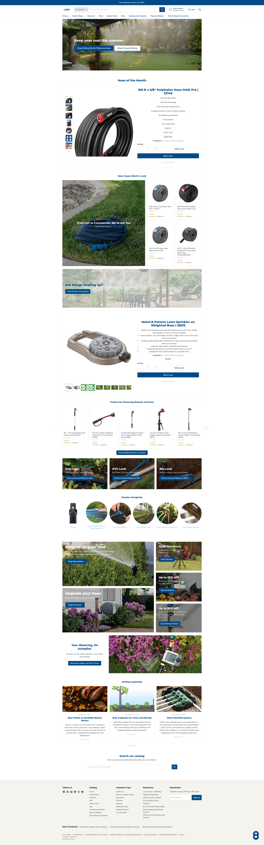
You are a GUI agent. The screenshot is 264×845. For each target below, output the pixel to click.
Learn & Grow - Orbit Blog (152, 792)
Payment (119, 801)
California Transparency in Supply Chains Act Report (125, 835)
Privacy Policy (66, 835)
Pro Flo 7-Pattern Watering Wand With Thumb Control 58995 (102, 435)
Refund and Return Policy (125, 795)
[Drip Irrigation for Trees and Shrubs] (132, 699)
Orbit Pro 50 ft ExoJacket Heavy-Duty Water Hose (186, 207)
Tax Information (121, 813)
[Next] (205, 427)
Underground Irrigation (138, 16)
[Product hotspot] (167, 648)
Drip (123, 16)
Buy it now (168, 156)
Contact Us (120, 792)
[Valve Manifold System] (179, 699)
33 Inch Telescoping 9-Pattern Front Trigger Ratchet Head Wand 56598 (132, 435)
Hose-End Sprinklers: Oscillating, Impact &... (125, 827)
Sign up (196, 797)
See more (131, 745)
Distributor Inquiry (122, 807)
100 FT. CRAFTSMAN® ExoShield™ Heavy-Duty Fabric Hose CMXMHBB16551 (186, 251)
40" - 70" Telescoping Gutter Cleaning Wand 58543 (74, 434)
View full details (168, 162)
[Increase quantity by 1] (155, 149)
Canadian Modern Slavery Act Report (96, 835)
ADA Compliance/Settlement (168, 835)
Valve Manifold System (179, 718)
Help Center (120, 798)
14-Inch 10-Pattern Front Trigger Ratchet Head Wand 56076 (160, 435)
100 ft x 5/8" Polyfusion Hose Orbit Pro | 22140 (168, 91)
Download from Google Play (114, 53)
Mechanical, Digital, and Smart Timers (84, 663)
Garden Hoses (77, 16)
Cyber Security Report (150, 835)
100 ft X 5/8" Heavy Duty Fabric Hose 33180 (158, 249)
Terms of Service (78, 835)
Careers (181, 835)
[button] (192, 9)
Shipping (119, 804)
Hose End (91, 16)
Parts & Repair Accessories (178, 16)
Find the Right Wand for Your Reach (132, 453)
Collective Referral (122, 810)
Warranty (146, 804)
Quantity (140, 144)
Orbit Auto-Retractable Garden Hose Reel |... (157, 827)
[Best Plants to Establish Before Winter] (84, 699)
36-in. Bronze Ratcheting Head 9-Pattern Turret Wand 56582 (189, 435)
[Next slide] (68, 151)
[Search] (162, 9)
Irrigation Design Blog (150, 795)
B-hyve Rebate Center (150, 801)
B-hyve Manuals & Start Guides (154, 807)
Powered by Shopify (68, 839)
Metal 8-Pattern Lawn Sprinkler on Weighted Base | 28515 (168, 323)
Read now (84, 739)
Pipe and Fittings (157, 16)
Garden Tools (112, 16)
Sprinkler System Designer (152, 798)
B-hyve (65, 16)
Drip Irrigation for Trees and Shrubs (132, 718)
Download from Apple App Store (148, 53)
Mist (101, 16)
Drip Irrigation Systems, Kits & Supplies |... (94, 827)
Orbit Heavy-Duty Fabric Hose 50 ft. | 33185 (160, 207)
